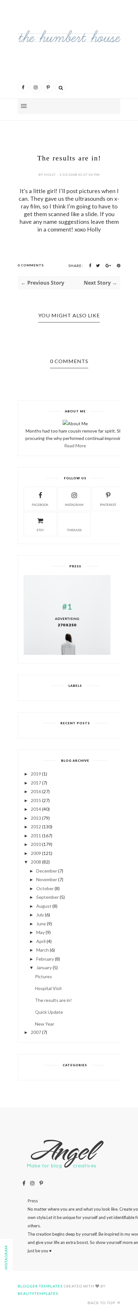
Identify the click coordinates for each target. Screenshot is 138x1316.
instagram (74, 505)
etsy (40, 530)
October (45, 888)
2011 (36, 835)
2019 (36, 773)
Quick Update (49, 1012)
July (40, 914)
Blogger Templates (40, 1286)
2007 (36, 1032)
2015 (36, 800)
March (42, 950)
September (47, 897)
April (41, 941)
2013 (36, 818)
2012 (36, 826)
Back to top (102, 1302)
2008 (36, 862)
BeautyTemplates (38, 1293)
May (40, 932)
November (46, 879)
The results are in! (53, 1000)
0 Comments (31, 265)
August (43, 906)
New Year (44, 1024)
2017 (36, 782)
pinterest (108, 505)
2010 (36, 844)
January (44, 967)
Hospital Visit (48, 988)
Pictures (43, 976)
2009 (36, 853)
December (46, 870)
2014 (36, 809)
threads (74, 530)
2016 (36, 791)
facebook (40, 505)
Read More (75, 445)
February (45, 959)
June (41, 923)
